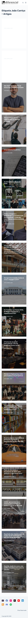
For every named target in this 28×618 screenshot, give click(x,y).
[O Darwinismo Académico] (14, 161)
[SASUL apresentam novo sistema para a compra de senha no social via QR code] (14, 514)
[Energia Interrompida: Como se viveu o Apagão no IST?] (14, 290)
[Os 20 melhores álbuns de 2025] (14, 194)
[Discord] (7, 604)
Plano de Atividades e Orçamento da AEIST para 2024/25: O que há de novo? (13, 471)
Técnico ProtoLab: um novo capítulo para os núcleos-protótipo (13, 119)
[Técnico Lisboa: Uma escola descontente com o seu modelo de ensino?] (14, 418)
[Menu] (25, 2)
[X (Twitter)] (15, 600)
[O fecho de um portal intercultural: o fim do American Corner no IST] (14, 354)
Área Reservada (21, 610)
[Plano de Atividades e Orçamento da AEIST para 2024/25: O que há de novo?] (14, 482)
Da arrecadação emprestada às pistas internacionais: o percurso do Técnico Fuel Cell (14, 439)
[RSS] (3, 604)
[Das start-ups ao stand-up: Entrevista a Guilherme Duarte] (14, 97)
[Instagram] (11, 600)
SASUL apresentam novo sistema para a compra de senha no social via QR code (13, 503)
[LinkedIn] (23, 600)
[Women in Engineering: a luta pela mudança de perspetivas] (14, 386)
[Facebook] (7, 600)
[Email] (3, 600)
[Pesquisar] (23, 2)
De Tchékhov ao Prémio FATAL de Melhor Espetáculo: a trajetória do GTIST (14, 311)
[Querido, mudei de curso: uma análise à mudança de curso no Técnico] (14, 578)
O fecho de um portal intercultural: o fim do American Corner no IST (11, 343)
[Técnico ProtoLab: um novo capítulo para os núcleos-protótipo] (14, 129)
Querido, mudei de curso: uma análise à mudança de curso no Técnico (14, 567)
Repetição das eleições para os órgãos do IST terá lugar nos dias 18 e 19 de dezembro (14, 535)
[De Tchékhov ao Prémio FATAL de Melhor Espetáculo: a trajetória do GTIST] (14, 322)
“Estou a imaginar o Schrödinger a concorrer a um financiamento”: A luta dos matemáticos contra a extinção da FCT (14, 217)
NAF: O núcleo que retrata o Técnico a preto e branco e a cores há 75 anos (13, 23)
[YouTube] (19, 600)
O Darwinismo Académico (12, 150)
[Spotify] (11, 604)
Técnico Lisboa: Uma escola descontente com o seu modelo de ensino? (13, 407)
